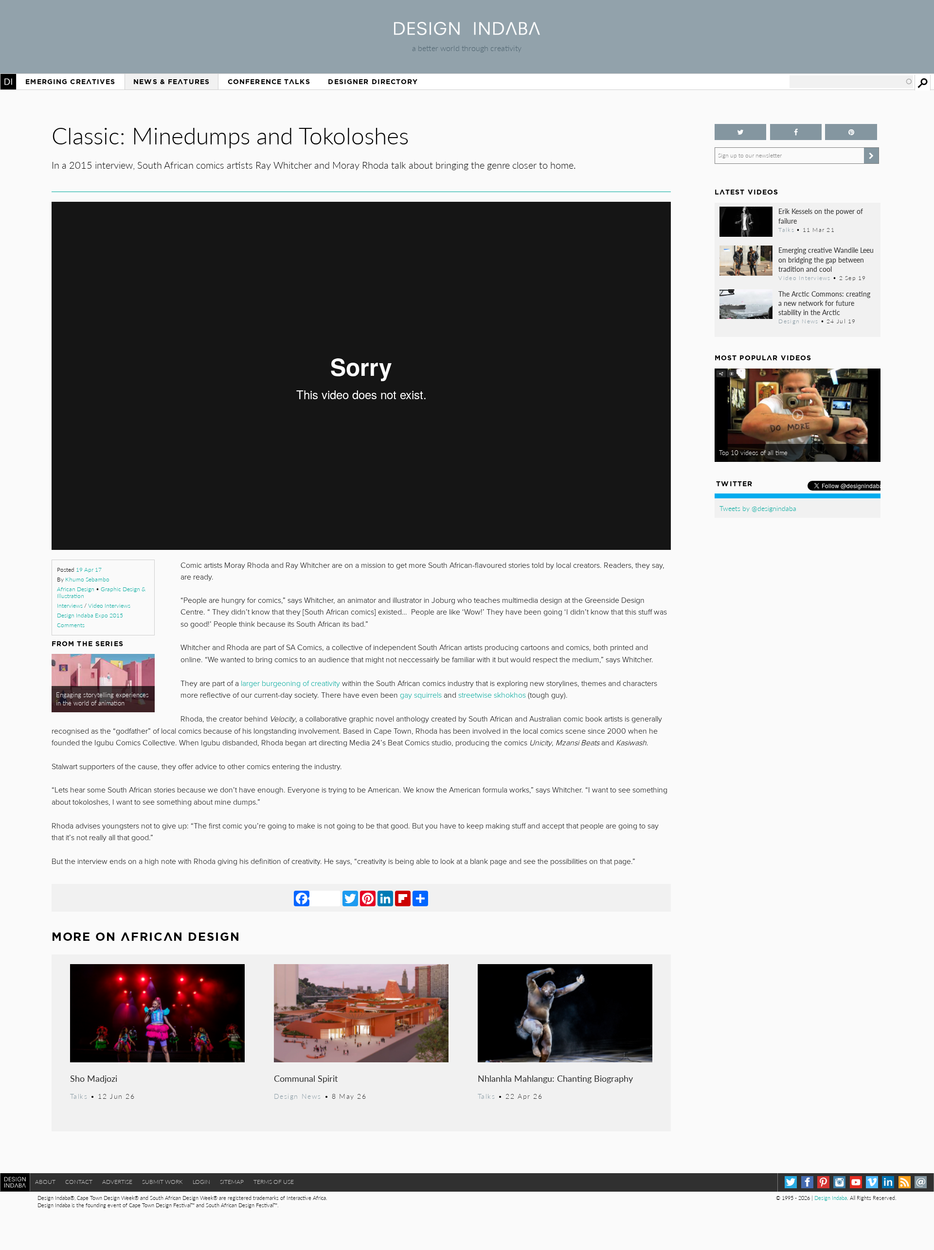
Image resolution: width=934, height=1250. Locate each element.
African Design (75, 589)
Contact (78, 1182)
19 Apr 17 (89, 569)
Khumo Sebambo (87, 579)
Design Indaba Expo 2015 (90, 615)
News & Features (171, 82)
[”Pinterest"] (851, 132)
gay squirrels (421, 695)
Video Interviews (109, 605)
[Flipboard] (403, 898)
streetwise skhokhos (492, 695)
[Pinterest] (368, 898)
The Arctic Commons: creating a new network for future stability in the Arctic (824, 303)
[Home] (467, 31)
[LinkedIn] (385, 898)
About (45, 1182)
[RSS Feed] (904, 1182)
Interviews (70, 605)
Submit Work (162, 1182)
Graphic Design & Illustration (101, 592)
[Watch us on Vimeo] (872, 1182)
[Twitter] (350, 898)
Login (201, 1182)
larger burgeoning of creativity (290, 683)
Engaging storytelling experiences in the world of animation (102, 698)
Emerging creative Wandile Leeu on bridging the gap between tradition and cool (826, 259)
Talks (79, 1096)
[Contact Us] (921, 1182)
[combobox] (851, 81)
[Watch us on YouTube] (856, 1182)
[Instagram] (839, 1182)
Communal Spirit (306, 1078)
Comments (71, 625)
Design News (298, 1096)
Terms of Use (273, 1182)
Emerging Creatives (70, 82)
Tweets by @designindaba (757, 508)
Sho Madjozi (93, 1078)
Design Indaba (830, 1197)
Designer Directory (373, 82)
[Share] (420, 898)
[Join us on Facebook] (796, 132)
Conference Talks (269, 82)
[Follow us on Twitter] (741, 132)
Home (8, 81)
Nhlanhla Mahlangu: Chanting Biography (555, 1078)
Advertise (117, 1182)
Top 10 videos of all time (753, 452)
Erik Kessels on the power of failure (820, 215)
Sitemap (232, 1182)
